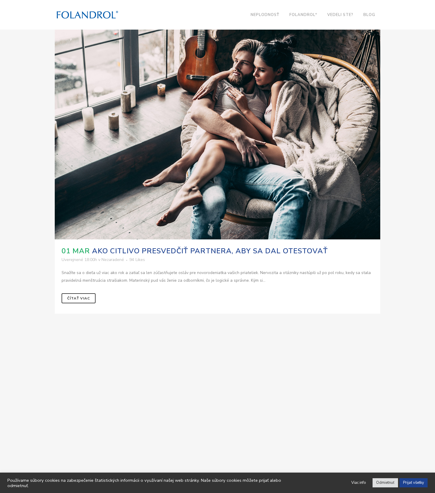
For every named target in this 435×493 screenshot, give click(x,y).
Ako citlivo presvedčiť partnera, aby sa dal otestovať (210, 251)
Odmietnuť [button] (385, 482)
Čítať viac (78, 298)
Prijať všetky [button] (413, 482)
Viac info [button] (358, 482)
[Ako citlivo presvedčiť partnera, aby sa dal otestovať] (217, 130)
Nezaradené (113, 259)
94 (137, 260)
